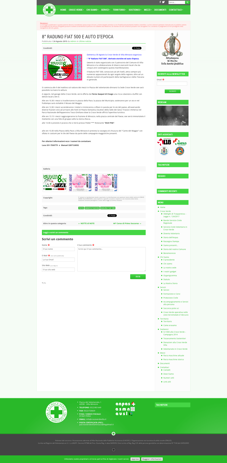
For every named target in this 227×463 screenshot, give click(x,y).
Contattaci (175, 9)
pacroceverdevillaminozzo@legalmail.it (96, 424)
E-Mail (53, 255)
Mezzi (147, 9)
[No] (223, 459)
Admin (73, 41)
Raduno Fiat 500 (108, 208)
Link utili (167, 381)
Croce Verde (75, 9)
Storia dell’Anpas (170, 237)
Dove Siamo (168, 374)
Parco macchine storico (173, 359)
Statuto (166, 279)
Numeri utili (168, 378)
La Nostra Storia (170, 283)
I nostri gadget (169, 271)
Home (63, 9)
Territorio (119, 9)
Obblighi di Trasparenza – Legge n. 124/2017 (174, 215)
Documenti (160, 9)
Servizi (105, 9)
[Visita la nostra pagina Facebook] (160, 2)
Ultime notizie (85, 41)
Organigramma (170, 275)
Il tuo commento (85, 244)
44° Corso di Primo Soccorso (127, 223)
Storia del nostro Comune (174, 249)
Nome (46, 244)
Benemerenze (169, 253)
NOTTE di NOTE (86, 223)
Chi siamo (167, 263)
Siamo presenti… (170, 245)
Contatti (166, 370)
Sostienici (134, 9)
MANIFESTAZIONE (92, 208)
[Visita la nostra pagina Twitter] (162, 2)
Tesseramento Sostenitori (174, 338)
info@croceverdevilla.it (96, 419)
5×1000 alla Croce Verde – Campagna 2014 (174, 333)
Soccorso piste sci (171, 308)
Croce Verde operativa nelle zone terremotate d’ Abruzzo (175, 313)
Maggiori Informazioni (152, 459)
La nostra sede (169, 267)
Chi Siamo (91, 9)
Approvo (135, 459)
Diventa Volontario (171, 233)
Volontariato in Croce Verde (175, 349)
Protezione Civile (170, 298)
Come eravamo (170, 325)
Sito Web (50, 265)
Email (160, 79)
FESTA (81, 208)
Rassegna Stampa (171, 241)
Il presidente (169, 259)
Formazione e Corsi (171, 294)
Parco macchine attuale (173, 355)
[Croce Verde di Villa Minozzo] (49, 10)
